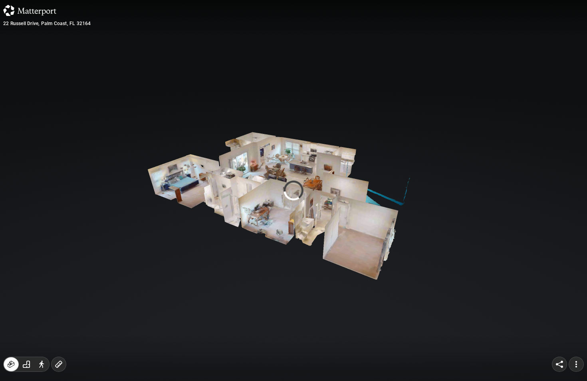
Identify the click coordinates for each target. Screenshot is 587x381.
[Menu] (576, 364)
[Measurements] (58, 364)
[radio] (11, 364)
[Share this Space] (559, 364)
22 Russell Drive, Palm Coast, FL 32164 (47, 23)
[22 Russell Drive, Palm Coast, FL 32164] (293, 190)
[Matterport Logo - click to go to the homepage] (30, 10)
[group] (26, 364)
